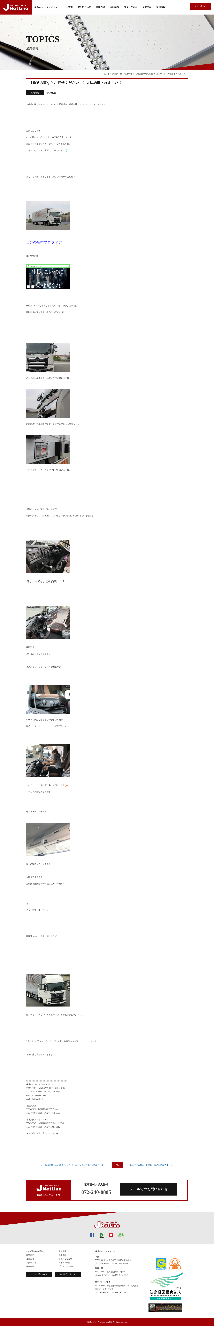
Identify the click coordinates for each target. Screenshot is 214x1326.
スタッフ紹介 (130, 7)
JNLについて (84, 7)
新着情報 (62, 1251)
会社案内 (30, 1259)
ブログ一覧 (117, 74)
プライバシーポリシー (68, 1266)
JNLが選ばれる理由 (34, 1251)
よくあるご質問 (65, 1259)
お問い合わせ (200, 6)
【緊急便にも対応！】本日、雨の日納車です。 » (150, 1165)
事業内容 (100, 7)
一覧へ (117, 1165)
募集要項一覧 (64, 1262)
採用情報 (160, 7)
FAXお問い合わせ (67, 1274)
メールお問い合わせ (39, 1274)
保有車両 (146, 7)
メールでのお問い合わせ (149, 1189)
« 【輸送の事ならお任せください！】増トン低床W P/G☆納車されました (74, 1165)
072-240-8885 (96, 1192)
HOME (69, 7)
